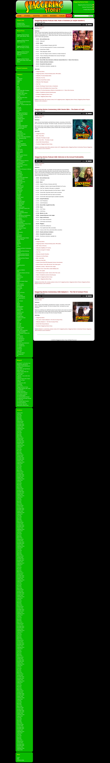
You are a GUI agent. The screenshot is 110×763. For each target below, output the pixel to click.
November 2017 (20, 560)
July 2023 (19, 464)
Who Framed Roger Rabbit (23, 237)
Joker (18, 139)
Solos (18, 321)
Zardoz (18, 240)
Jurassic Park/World (21, 143)
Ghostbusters (20, 121)
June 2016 (19, 584)
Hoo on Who (19, 374)
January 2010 (20, 692)
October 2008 (20, 713)
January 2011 (20, 675)
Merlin (18, 305)
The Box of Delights (21, 331)
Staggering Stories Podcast (23, 253)
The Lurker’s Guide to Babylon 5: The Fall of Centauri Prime (49, 319)
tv (17, 267)
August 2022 (20, 480)
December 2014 (20, 609)
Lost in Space (20, 150)
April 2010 (19, 688)
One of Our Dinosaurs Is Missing (24, 169)
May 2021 (19, 501)
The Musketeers (20, 340)
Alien (18, 86)
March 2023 (19, 470)
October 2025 (20, 426)
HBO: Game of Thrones (41, 245)
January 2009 (20, 709)
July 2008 (19, 717)
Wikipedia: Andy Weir (40, 260)
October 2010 (20, 679)
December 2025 (20, 424)
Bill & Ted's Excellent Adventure (24, 101)
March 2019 (19, 537)
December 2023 (20, 457)
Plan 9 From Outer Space (22, 177)
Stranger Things (20, 327)
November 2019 (20, 526)
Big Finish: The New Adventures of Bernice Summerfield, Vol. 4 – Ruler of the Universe (55, 90)
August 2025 (20, 429)
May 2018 (19, 551)
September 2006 (20, 748)
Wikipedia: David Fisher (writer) (43, 79)
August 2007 (20, 732)
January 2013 (20, 641)
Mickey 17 (19, 159)
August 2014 (20, 615)
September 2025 (20, 428)
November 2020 (20, 509)
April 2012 (19, 654)
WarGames (19, 235)
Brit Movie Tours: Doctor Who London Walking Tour (47, 268)
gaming (18, 242)
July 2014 (19, 616)
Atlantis (18, 274)
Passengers (19, 176)
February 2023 (20, 471)
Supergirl (19, 198)
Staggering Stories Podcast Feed (85, 4)
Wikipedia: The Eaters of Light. (43, 137)
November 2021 (20, 492)
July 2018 (19, 549)
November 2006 (20, 745)
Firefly (18, 291)
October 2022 (20, 477)
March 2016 (19, 588)
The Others (19, 218)
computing (19, 80)
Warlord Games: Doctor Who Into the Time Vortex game (48, 264)
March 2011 (19, 672)
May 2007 (19, 737)
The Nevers (19, 341)
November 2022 (20, 476)
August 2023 (20, 463)
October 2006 (20, 746)
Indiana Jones (20, 135)
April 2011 (19, 671)
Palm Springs (20, 174)
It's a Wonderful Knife (21, 138)
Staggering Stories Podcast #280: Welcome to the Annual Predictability (59, 157)
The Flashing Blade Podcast (23, 396)
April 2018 (19, 553)
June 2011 (19, 668)
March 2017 (19, 571)
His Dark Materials (21, 296)
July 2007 (19, 734)
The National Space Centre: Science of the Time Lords (48, 272)
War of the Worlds (21, 352)
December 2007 (20, 727)
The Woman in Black (21, 228)
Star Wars (19, 194)
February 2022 (20, 488)
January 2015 (20, 607)
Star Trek (19, 192)
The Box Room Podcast (22, 392)
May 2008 (19, 720)
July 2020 (19, 515)
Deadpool (19, 108)
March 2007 (19, 739)
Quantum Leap (20, 312)
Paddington (19, 173)
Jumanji (18, 142)
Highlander (19, 131)
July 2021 (19, 498)
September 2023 (20, 462)
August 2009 (20, 699)
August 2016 (20, 581)
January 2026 (20, 422)
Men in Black (20, 156)
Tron (18, 233)
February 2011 (20, 673)
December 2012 (20, 643)
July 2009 (19, 700)
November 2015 (20, 593)
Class (18, 282)
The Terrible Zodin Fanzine (23, 401)
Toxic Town (19, 350)
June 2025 (19, 432)
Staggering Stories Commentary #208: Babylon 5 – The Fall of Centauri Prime (61, 292)
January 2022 (20, 490)
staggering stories (21, 265)
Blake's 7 (19, 278)
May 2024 (19, 450)
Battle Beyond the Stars (22, 97)
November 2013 (20, 627)
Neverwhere (19, 307)
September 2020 (20, 512)
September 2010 (20, 681)
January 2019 (20, 540)
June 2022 (19, 483)
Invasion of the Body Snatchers (24, 136)
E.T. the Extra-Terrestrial (22, 114)
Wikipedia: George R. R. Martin (43, 249)
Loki (18, 299)
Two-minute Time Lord (22, 403)
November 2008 (20, 711)
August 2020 (20, 514)
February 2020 (20, 522)
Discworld (19, 110)
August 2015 (20, 598)
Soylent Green (20, 187)
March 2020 (19, 521)
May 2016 (19, 585)
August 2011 (19, 665)
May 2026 (19, 417)
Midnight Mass (20, 306)
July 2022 (19, 481)
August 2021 (20, 497)
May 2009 (19, 703)
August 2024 (20, 446)
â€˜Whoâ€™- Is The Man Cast (23, 363)
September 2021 (20, 495)
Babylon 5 (19, 275)
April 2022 (19, 485)
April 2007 (19, 738)
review (18, 262)
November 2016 (20, 577)
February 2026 (20, 421)
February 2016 (20, 589)
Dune (18, 111)
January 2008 (20, 725)
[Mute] (86, 25)
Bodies (18, 279)
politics (18, 260)
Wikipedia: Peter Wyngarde (42, 82)
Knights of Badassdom (22, 145)
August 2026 (20, 412)
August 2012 (20, 648)
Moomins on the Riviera (22, 164)
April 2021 (19, 502)
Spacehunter (20, 190)
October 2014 (20, 612)
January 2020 (20, 523)
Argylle (18, 89)
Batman (18, 96)
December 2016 (20, 575)
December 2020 (20, 508)
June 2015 (19, 601)
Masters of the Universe (22, 155)
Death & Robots (20, 285)
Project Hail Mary (20, 178)
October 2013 (20, 629)
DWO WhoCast (20, 370)
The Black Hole (20, 204)
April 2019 (19, 536)
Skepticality (19, 384)
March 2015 (19, 605)
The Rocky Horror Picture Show (24, 223)
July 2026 (19, 414)
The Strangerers (20, 344)
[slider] (90, 24)
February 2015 (20, 606)
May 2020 (19, 518)
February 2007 (20, 741)
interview (19, 243)
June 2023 (19, 466)
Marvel (18, 153)
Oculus (18, 167)
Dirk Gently (19, 286)
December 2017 (20, 558)
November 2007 (20, 728)
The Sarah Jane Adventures (23, 343)
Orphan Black (20, 309)
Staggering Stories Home (22, 387)
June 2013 (19, 634)
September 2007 (20, 731)
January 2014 (20, 624)
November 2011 (20, 661)
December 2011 (20, 659)
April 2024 (19, 452)
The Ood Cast (20, 399)
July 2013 (19, 633)
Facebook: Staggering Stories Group (44, 94)
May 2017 (19, 568)
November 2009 (20, 694)
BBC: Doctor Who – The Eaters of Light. (44, 140)
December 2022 (20, 474)
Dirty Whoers (20, 367)
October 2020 (20, 511)
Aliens (18, 87)
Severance (19, 319)
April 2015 (19, 603)
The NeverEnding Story (22, 216)
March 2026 (19, 419)
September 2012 (20, 647)
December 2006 (20, 744)
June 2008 (19, 718)
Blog (18, 77)
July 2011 (19, 666)
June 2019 (19, 533)
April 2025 (19, 435)
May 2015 (19, 602)
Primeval (19, 310)
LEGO (18, 148)
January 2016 (20, 591)
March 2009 (19, 706)
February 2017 (20, 572)
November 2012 (20, 644)
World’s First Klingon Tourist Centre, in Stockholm (47, 86)
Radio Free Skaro (21, 380)
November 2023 (20, 459)
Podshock (19, 377)
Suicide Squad (20, 197)
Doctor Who (19, 288)
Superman (19, 200)
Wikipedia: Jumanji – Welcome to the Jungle (46, 266)
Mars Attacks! (20, 152)
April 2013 (19, 637)
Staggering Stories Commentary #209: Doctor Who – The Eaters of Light (59, 109)
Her (18, 129)
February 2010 (20, 690)
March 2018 (19, 554)
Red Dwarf (19, 314)
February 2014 (20, 623)
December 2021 (20, 491)
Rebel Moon (19, 183)
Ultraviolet (19, 351)
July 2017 (19, 565)
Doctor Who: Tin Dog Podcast (23, 368)
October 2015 (20, 595)
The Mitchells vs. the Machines (23, 215)
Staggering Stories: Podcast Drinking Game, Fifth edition (48, 73)
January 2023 (20, 473)
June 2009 (19, 702)
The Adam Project (21, 201)
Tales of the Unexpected (22, 330)
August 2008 (20, 716)
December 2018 (20, 542)
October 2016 (20, 578)
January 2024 (20, 456)
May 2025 (19, 434)
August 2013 (20, 631)
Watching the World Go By (22, 405)
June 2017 (19, 567)
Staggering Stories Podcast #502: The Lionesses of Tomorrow (23, 53)
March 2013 (19, 638)
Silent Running (20, 185)
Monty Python (20, 163)
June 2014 (19, 617)
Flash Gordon (20, 117)
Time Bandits (20, 232)
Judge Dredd (20, 141)
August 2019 (20, 530)
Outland (18, 170)
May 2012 (19, 652)
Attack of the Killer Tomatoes (23, 90)
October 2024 (20, 443)
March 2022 (19, 487)
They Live (19, 229)
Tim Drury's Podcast (21, 402)
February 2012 (20, 657)
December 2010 (20, 676)
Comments (20, 760)
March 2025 (19, 436)
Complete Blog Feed (88, 9)
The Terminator (20, 226)
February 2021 (20, 505)
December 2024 (20, 440)
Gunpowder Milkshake (22, 126)
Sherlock (19, 320)
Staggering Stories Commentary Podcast (78, 147)
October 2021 (20, 494)
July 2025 (19, 431)
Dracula (18, 289)
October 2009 (20, 696)
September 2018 (20, 546)
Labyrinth (19, 146)
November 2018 (20, 543)
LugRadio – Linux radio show (23, 375)
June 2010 (19, 685)
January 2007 (20, 742)
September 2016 (20, 579)
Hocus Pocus (20, 132)
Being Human (20, 277)
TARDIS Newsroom (21, 391)
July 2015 (19, 599)
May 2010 (19, 686)
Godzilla (19, 122)
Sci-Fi (18, 263)
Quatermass (19, 180)
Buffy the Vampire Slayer (22, 281)
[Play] (37, 25)
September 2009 (20, 697)
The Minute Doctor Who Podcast (24, 398)
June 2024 (19, 449)
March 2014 (19, 622)
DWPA (18, 81)
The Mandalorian (20, 338)
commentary (19, 78)
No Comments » (43, 101)
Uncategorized (20, 354)
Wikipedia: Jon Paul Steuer (42, 256)
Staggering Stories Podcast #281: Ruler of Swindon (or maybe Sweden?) (60, 20)
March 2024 (19, 453)
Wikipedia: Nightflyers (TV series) (43, 247)
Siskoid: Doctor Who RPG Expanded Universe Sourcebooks (49, 262)
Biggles (18, 100)
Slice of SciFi (20, 385)
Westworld (19, 236)
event (18, 82)
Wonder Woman (20, 239)
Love (18, 302)
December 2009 (20, 693)
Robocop (19, 184)
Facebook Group (20, 23)
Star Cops (19, 323)
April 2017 (19, 570)
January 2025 (20, 439)
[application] (64, 24)
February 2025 (20, 438)
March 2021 (19, 504)
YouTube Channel (21, 24)
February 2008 (20, 724)
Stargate (19, 195)
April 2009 (19, 704)
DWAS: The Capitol (40, 270)
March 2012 (19, 655)
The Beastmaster (20, 202)
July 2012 (19, 650)
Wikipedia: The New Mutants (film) (43, 75)
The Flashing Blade (21, 395)
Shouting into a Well (21, 382)
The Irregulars (20, 335)
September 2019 (20, 529)
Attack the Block (20, 91)
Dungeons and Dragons (22, 112)
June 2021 (19, 499)
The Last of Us (20, 337)
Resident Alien (20, 316)
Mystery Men (20, 166)
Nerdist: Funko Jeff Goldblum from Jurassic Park (46, 88)
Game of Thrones (21, 292)
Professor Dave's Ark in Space (23, 378)
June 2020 (19, 516)
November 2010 (20, 678)
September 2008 (20, 714)
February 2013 (20, 640)
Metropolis (19, 157)
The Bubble (19, 205)
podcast (18, 246)
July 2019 (19, 532)
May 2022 (19, 484)
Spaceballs (19, 188)
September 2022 (20, 478)
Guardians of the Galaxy (22, 125)
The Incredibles (20, 211)
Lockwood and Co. (21, 298)
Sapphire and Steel (21, 317)
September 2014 (20, 613)
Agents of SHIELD (21, 270)
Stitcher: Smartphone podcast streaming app (46, 92)
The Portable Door (21, 221)
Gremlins (19, 124)
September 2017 (20, 563)
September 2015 (20, 596)
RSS (41, 28)
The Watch (19, 347)
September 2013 (20, 630)
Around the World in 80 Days (23, 272)
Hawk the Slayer (20, 128)
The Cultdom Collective (22, 394)
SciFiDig (19, 381)
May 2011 (19, 669)
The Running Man (21, 225)
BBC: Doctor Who (40, 135)
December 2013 (20, 626)
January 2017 (20, 574)
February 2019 (20, 539)
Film (18, 84)
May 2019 (19, 535)
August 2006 (20, 749)
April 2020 (19, 519)
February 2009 (20, 707)
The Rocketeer (20, 222)
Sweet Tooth (19, 329)
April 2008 (19, 721)
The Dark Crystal (20, 207)
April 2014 (19, 620)
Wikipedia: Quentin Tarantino (42, 254)
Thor (18, 230)
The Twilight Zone (21, 345)
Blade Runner (20, 103)
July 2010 (19, 683)
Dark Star (19, 107)
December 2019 (20, 525)
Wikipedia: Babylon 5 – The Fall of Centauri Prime (47, 321)
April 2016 (19, 586)
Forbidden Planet (21, 118)
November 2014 (20, 610)
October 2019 (20, 528)
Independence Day (21, 134)
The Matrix (19, 214)
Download (41, 27)
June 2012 (19, 651)
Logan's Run (20, 149)
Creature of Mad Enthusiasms (23, 366)
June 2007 (19, 735)
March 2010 (19, 689)
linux (18, 244)
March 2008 (19, 723)
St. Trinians (19, 191)
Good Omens (20, 295)
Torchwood (19, 348)
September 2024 (20, 445)
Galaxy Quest (20, 120)
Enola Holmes (20, 115)
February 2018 (20, 556)
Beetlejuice (19, 98)
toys (18, 266)
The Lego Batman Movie (22, 212)
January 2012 (20, 658)
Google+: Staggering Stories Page (43, 96)
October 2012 (20, 645)
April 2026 (19, 418)
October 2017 (20, 561)
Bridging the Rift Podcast (22, 364)
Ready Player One (21, 181)
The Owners (19, 219)
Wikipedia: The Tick (40, 77)
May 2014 (19, 619)
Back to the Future (21, 94)
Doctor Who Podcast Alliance (23, 26)
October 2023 (20, 460)
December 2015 (20, 592)
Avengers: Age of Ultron (22, 93)
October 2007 (20, 730)
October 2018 (20, 544)
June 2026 (19, 415)
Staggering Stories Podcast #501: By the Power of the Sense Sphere (24, 60)
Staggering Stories (40, 71)
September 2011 (20, 664)
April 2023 (19, 469)
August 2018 (20, 547)
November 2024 (20, 442)
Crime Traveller (20, 284)
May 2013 (19, 636)
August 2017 (20, 564)
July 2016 (19, 582)
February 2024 (20, 455)
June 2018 (19, 550)
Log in (18, 757)
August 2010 (20, 682)
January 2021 (20, 506)
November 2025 (20, 425)
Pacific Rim (19, 171)
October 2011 (20, 662)
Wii (17, 355)
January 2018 (20, 557)
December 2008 (20, 710)
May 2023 (19, 467)
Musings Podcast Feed (87, 7)
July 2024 (19, 448)
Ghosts (18, 293)
